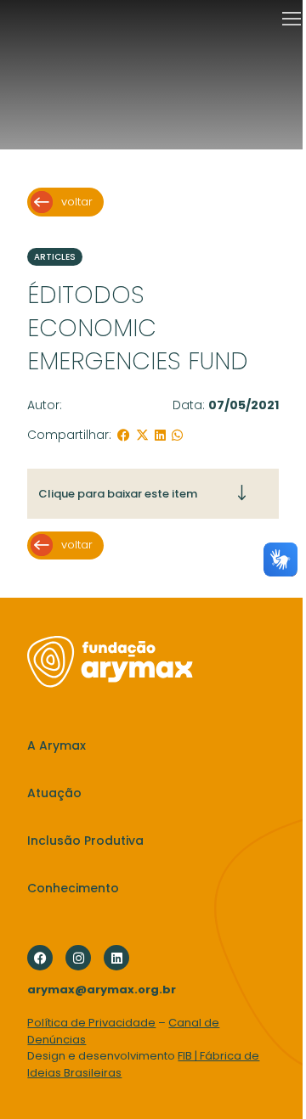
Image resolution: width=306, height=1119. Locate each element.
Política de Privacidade (91, 1023)
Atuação (54, 792)
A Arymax (56, 745)
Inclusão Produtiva (85, 840)
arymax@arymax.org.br (101, 989)
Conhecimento (73, 888)
